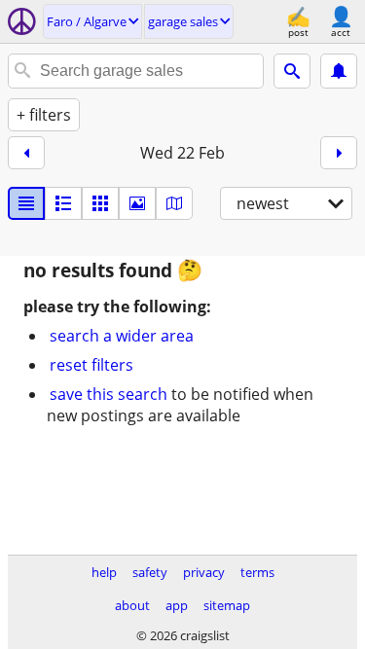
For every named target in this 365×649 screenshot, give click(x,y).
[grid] (100, 203)
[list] (26, 203)
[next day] (338, 152)
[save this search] (338, 71)
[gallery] (137, 203)
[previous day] (26, 152)
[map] (174, 203)
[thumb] (63, 203)
